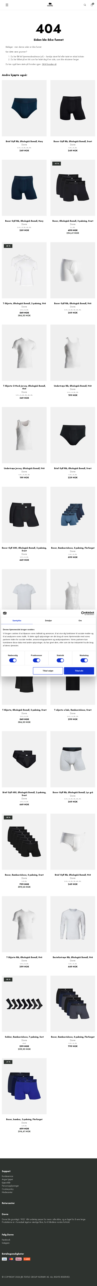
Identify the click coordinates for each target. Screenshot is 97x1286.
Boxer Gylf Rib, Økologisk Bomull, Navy (24, 221)
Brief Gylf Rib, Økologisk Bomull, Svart (72, 468)
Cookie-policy (8, 1189)
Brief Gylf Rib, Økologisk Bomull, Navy (24, 141)
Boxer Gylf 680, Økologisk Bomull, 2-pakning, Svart (24, 549)
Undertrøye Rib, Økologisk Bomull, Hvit (73, 386)
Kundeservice (7, 1176)
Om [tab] (80, 620)
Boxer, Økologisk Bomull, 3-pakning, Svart (72, 221)
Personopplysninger (10, 1185)
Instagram (5, 1243)
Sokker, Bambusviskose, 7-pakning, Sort (24, 1037)
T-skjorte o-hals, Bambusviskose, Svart (72, 710)
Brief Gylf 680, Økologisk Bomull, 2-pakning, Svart (24, 794)
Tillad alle (79, 671)
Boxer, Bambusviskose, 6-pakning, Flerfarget (72, 1037)
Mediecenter (7, 1192)
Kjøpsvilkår (6, 1182)
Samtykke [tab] (17, 620)
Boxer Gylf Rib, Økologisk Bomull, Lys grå (73, 792)
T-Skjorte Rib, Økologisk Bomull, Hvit (24, 957)
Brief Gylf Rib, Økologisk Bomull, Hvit (73, 875)
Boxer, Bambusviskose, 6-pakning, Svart (24, 875)
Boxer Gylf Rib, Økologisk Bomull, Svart (73, 141)
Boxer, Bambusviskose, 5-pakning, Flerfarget (72, 548)
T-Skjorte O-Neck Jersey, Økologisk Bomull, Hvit (24, 387)
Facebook (6, 1239)
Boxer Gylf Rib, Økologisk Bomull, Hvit (72, 303)
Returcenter (8, 1203)
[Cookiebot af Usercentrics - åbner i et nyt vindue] (83, 613)
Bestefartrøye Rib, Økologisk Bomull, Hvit (73, 957)
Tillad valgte (48, 671)
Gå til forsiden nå (49, 64)
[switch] (36, 660)
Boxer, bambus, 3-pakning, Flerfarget (24, 1119)
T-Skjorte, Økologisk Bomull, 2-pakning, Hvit (24, 303)
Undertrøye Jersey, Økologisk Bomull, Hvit (24, 468)
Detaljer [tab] (48, 620)
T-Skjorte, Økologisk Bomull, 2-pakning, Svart (24, 710)
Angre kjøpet (7, 1179)
